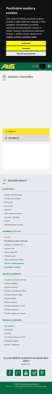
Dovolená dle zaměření (12, 199)
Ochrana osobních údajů (13, 295)
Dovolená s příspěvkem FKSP (15, 291)
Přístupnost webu (40, 386)
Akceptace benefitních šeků (14, 306)
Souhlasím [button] (26, 43)
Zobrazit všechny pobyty (13, 195)
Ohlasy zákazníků (11, 252)
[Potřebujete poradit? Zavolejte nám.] (33, 66)
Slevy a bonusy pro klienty (14, 260)
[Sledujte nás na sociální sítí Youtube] (26, 373)
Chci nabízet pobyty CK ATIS (15, 337)
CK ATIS (7, 237)
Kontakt (7, 221)
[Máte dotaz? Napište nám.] (37, 66)
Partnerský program (11, 341)
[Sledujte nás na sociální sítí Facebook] (10, 373)
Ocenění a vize (9, 256)
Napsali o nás (9, 248)
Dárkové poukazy (10, 302)
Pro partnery (8, 330)
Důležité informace (11, 287)
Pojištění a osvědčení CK (13, 245)
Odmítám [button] (26, 48)
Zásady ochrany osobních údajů (21, 37)
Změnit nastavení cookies (13, 225)
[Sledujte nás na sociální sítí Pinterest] (42, 373)
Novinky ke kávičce (11, 310)
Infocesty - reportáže (11, 217)
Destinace (8, 210)
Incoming (7, 333)
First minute (8, 202)
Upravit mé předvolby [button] (26, 53)
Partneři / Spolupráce (12, 345)
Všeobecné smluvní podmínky (15, 280)
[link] (21, 37)
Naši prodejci (9, 326)
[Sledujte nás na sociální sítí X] (18, 373)
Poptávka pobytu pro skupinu (15, 313)
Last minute (8, 206)
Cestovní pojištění (11, 283)
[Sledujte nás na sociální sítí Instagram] (34, 373)
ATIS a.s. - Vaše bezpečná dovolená (19, 386)
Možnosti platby (10, 298)
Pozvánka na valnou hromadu (16, 241)
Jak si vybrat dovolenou (13, 213)
